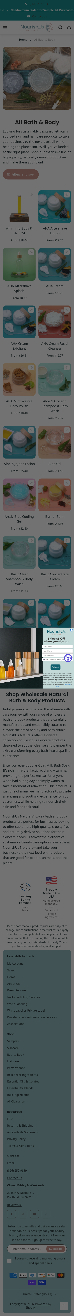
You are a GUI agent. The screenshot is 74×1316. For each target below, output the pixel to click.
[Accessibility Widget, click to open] (68, 658)
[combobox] (45, 659)
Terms (57, 686)
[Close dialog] (71, 630)
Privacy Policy (68, 684)
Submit (55, 667)
